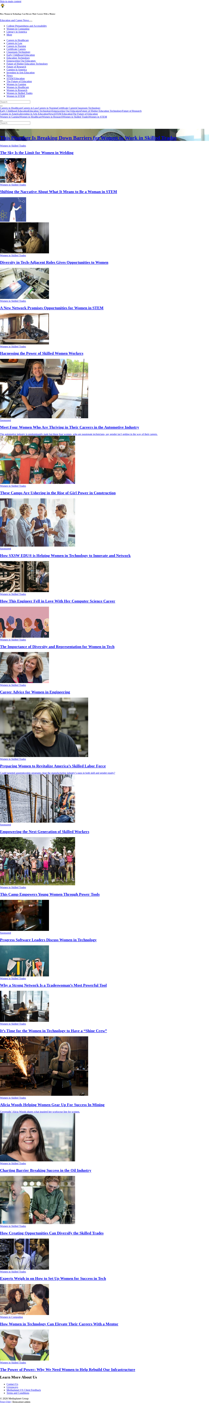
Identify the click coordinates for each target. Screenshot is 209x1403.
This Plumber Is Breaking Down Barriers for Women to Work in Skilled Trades (88, 138)
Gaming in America (17, 69)
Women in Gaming (16, 84)
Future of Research (16, 66)
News (10, 75)
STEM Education (16, 78)
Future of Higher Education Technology (27, 63)
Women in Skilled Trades (19, 93)
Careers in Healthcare (18, 40)
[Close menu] (1, 120)
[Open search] (1, 105)
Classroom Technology (18, 52)
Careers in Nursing (16, 46)
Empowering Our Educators (21, 60)
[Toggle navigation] (31, 21)
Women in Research (17, 90)
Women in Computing (18, 28)
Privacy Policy (5, 1402)
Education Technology (18, 57)
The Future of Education (19, 81)
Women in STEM (16, 96)
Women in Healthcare (18, 87)
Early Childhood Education (21, 55)
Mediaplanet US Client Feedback (24, 1390)
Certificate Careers (16, 49)
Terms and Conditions (18, 1393)
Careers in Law (14, 43)
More (9, 34)
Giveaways (12, 1387)
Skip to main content (10, 1)
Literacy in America (17, 31)
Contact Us (12, 1384)
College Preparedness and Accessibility (27, 25)
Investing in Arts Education (21, 72)
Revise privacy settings (21, 1402)
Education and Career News (15, 20)
